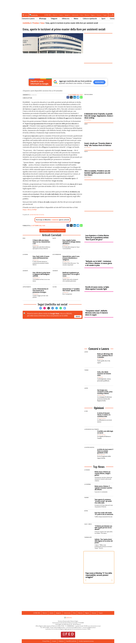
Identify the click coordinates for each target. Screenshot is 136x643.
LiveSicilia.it (27, 23)
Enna (81, 15)
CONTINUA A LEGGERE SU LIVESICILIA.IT (52, 230)
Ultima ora (59, 19)
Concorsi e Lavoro (22, 19)
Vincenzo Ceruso (102, 418)
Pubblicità (61, 641)
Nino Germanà (101, 454)
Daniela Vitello (101, 395)
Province (36, 23)
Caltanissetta (75, 15)
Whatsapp (36, 19)
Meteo (70, 19)
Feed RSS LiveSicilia (71, 641)
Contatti (54, 641)
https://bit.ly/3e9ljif (30, 210)
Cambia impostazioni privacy (86, 641)
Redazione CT (67, 261)
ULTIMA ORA (47, 15)
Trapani (105, 15)
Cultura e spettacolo (84, 19)
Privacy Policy (45, 641)
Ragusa (93, 15)
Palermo (55, 15)
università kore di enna (37, 214)
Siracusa (99, 15)
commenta (55, 220)
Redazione (36, 245)
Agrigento (67, 15)
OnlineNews (88, 120)
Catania (61, 15)
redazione (34, 95)
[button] (86, 580)
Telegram (48, 19)
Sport (97, 19)
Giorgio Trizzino (101, 434)
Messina (87, 15)
